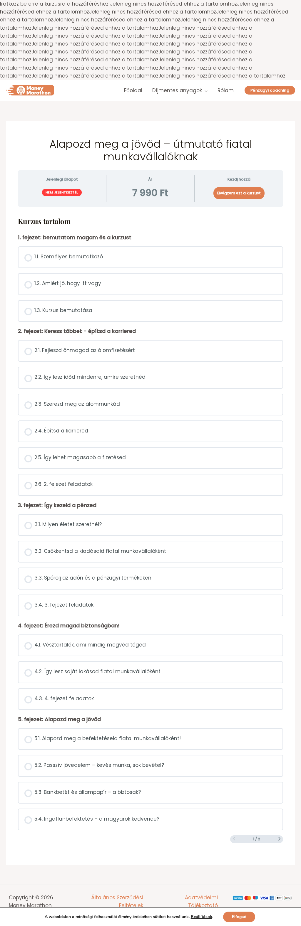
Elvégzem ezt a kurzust (239, 193)
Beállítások (201, 917)
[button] (270, 90)
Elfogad (239, 917)
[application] (205, 90)
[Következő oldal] (279, 839)
